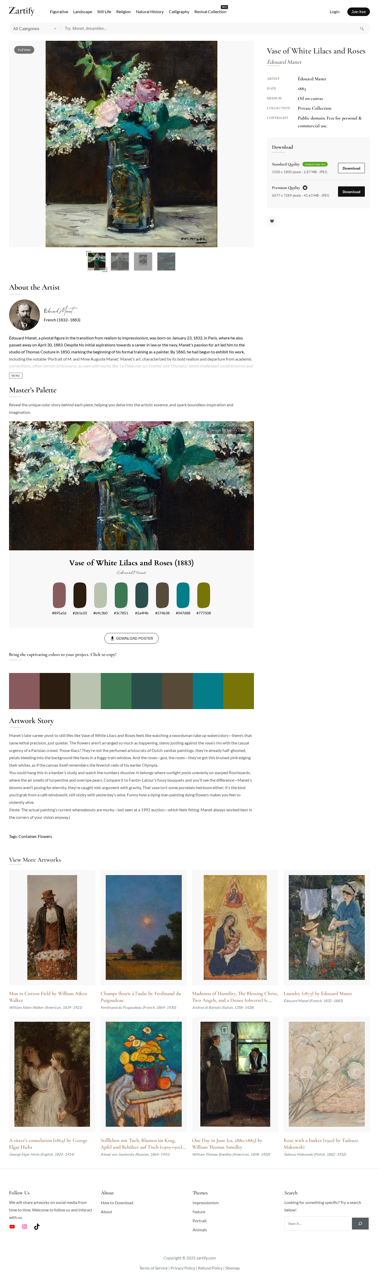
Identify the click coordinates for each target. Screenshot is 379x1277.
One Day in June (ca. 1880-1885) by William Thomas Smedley (227, 1143)
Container (27, 836)
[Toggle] (15, 375)
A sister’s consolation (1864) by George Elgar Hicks (48, 1143)
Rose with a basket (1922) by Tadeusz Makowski (321, 1143)
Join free (358, 12)
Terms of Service (153, 1267)
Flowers (45, 836)
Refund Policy (210, 1267)
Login (335, 11)
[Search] (362, 28)
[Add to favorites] (272, 221)
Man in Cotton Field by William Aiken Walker (48, 996)
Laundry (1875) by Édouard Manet (318, 993)
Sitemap (232, 1267)
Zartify (22, 11)
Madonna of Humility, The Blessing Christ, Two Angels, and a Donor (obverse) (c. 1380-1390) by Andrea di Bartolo (235, 997)
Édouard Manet (58, 311)
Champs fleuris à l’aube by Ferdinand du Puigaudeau (141, 996)
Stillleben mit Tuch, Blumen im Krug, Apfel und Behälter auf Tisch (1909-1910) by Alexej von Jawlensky (141, 1144)
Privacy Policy (182, 1267)
